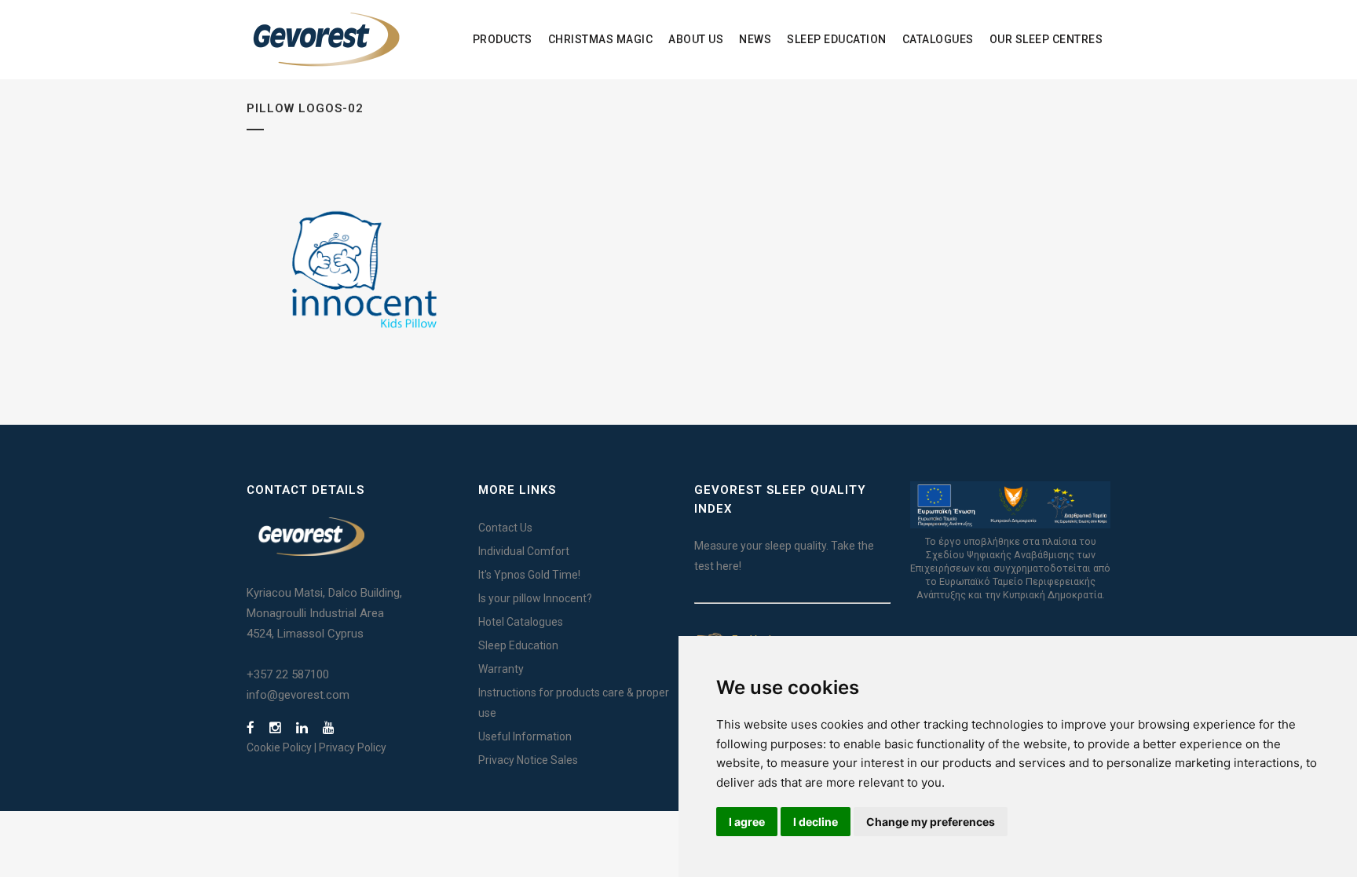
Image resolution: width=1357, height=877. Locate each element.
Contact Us (505, 527)
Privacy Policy (352, 747)
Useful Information (525, 736)
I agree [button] (747, 821)
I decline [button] (815, 821)
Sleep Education (518, 645)
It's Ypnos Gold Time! (529, 574)
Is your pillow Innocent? (535, 598)
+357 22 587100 (288, 674)
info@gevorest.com (298, 695)
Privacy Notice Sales (528, 760)
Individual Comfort (523, 551)
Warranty (501, 669)
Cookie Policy (279, 747)
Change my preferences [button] (930, 821)
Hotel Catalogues (520, 622)
